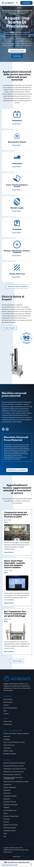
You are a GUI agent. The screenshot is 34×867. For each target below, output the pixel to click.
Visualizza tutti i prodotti (17, 286)
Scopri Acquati (9, 328)
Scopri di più (16, 124)
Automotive (17, 121)
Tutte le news (17, 661)
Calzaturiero (17, 163)
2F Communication (25, 856)
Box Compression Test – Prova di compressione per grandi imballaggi (16, 613)
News (6, 522)
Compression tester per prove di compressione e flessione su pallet (16, 514)
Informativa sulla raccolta (9, 865)
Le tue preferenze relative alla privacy (18, 862)
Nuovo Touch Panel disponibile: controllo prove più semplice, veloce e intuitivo (14, 564)
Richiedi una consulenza (17, 470)
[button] (7, 429)
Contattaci (26, 3)
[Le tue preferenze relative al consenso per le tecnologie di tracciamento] (31, 864)
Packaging (17, 229)
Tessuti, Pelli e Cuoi (17, 274)
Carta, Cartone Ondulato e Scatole (17, 185)
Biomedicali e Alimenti (17, 142)
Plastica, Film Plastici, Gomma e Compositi (17, 251)
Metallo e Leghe (17, 208)
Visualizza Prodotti (17, 51)
